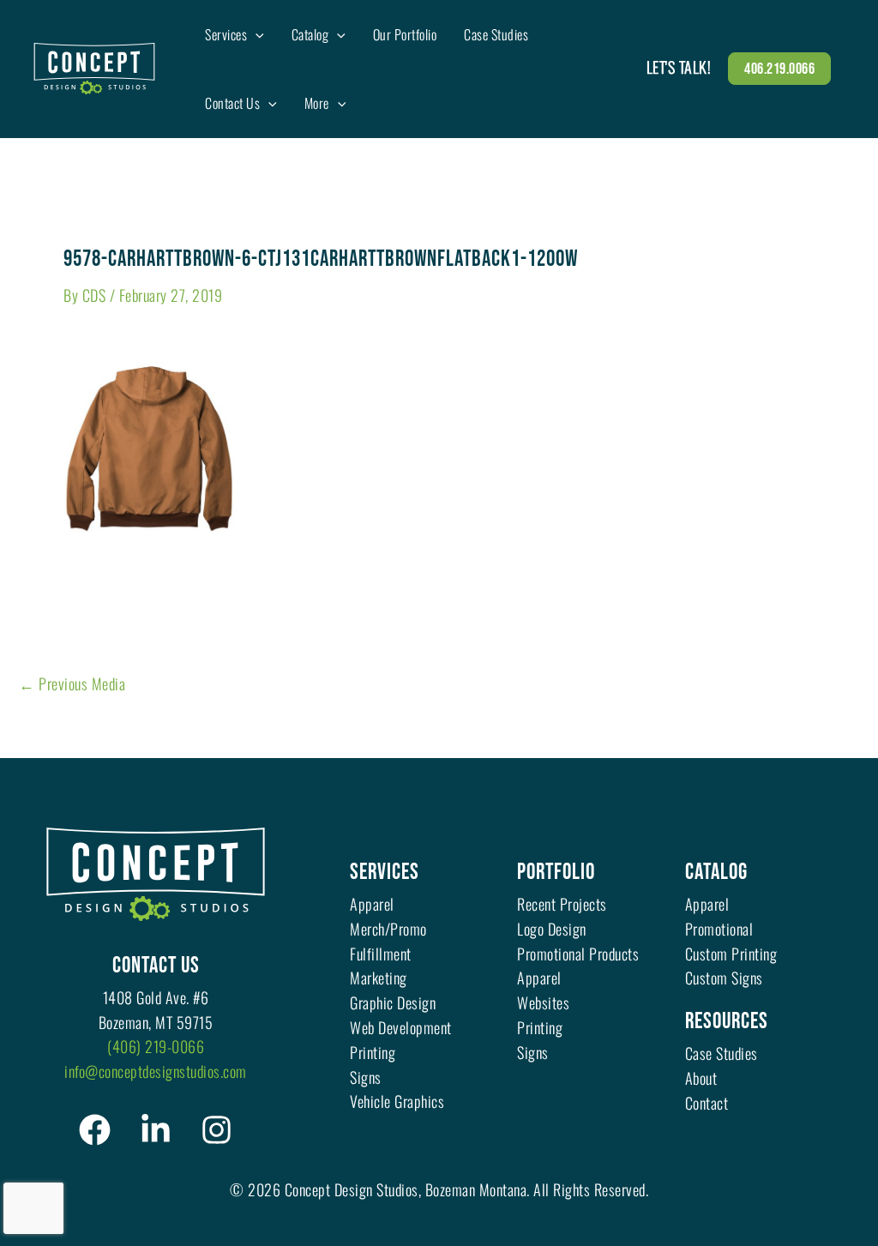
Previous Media (72, 683)
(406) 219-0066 (155, 1046)
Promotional (719, 929)
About (701, 1078)
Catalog (716, 872)
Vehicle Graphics (397, 1101)
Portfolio (556, 872)
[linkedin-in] (155, 1130)
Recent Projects (562, 904)
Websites (543, 1002)
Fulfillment (381, 953)
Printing (372, 1052)
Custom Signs (724, 977)
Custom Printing (731, 953)
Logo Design (551, 929)
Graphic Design (393, 1002)
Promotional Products (578, 953)
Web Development (401, 1027)
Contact (707, 1103)
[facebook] (95, 1130)
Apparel (372, 904)
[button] (255, 34)
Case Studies (721, 1053)
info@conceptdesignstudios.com (155, 1071)
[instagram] (216, 1130)
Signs (366, 1077)
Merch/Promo (388, 929)
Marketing (378, 977)
